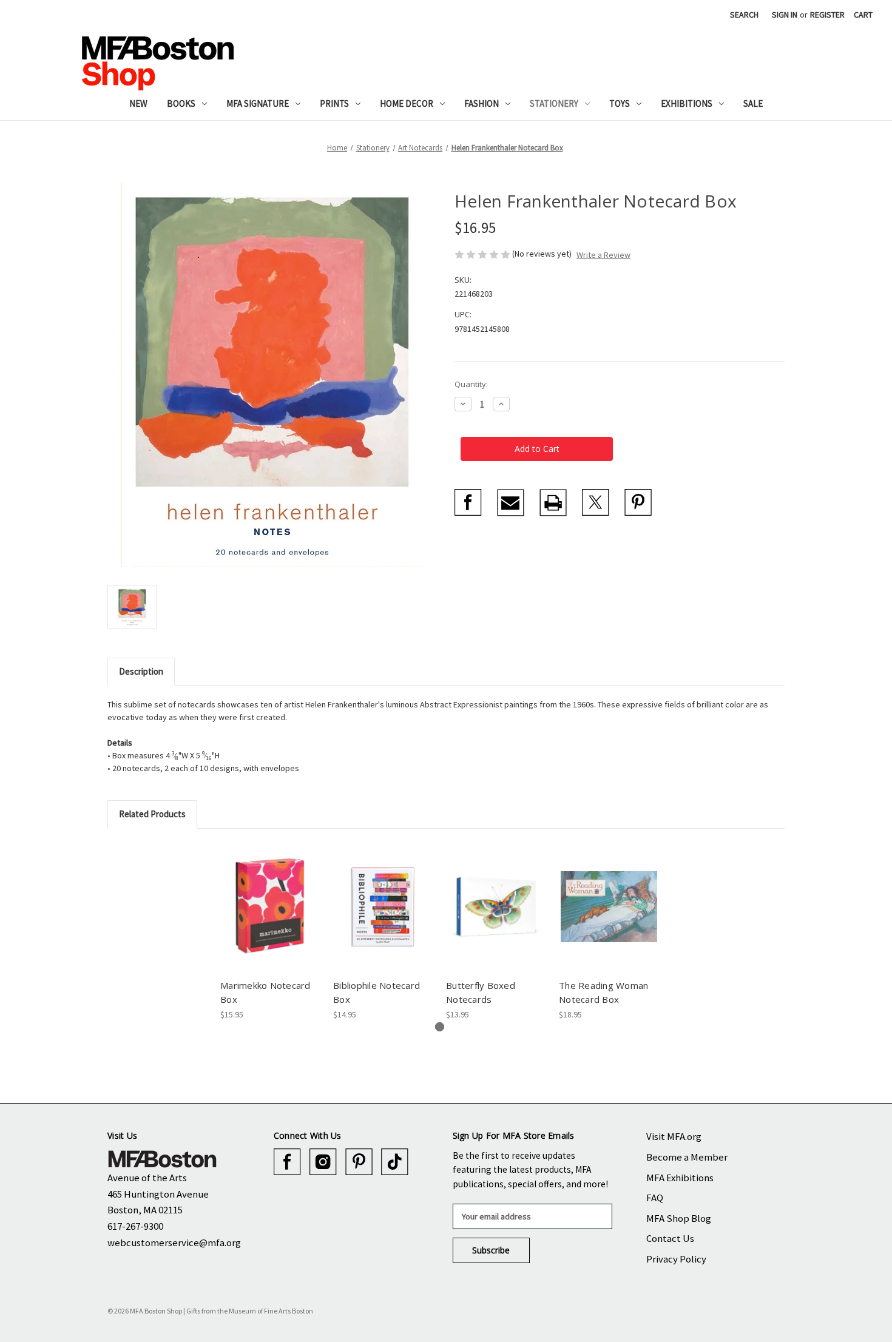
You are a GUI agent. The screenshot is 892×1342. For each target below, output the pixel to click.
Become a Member (687, 1157)
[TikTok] (394, 1162)
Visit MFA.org (673, 1136)
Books (181, 103)
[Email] (510, 502)
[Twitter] (595, 502)
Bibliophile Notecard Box (376, 992)
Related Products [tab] (152, 814)
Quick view (269, 896)
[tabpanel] (270, 931)
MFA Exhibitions (680, 1177)
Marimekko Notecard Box (265, 992)
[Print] (553, 502)
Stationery (554, 103)
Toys (619, 103)
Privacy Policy (676, 1259)
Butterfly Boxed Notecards (480, 992)
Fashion (481, 103)
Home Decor (406, 103)
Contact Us (670, 1238)
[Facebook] (468, 502)
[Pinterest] (638, 502)
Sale (753, 103)
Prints (334, 103)
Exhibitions (686, 103)
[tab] (439, 1026)
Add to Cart (270, 917)
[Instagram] (323, 1162)
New (138, 103)
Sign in (784, 14)
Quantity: (471, 384)
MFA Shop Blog (678, 1218)
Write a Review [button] (603, 254)
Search (744, 14)
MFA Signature (257, 103)
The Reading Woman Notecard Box (603, 992)
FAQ (654, 1197)
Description (141, 671)
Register (827, 14)
